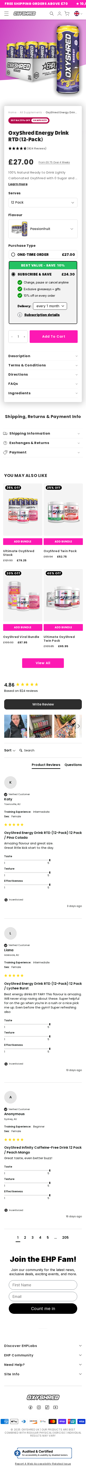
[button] (51, 13)
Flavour (15, 215)
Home (12, 112)
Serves (14, 193)
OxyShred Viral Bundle (21, 637)
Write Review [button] (43, 704)
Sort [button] (8, 750)
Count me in (43, 1308)
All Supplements (31, 112)
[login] (59, 13)
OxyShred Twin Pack (60, 551)
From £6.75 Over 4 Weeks (54, 162)
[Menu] (4, 13)
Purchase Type (21, 246)
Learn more (18, 184)
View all (43, 663)
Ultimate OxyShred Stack (18, 553)
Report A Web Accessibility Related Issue (43, 1464)
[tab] (46, 766)
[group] (43, 685)
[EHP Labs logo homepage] (24, 13)
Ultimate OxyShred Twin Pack (59, 639)
